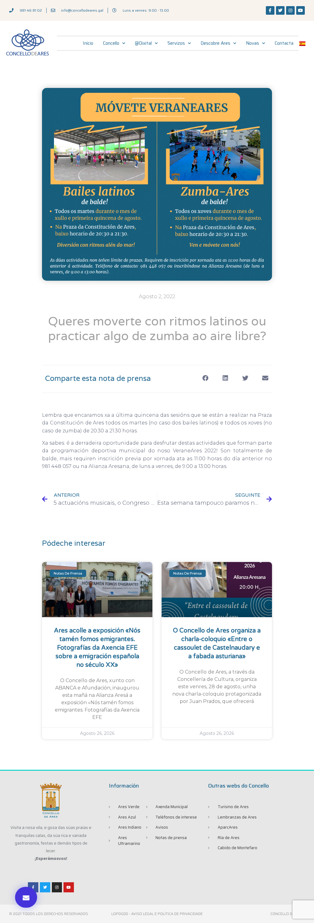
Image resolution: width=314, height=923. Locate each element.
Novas (252, 43)
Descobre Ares (215, 43)
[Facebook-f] (270, 10)
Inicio (88, 43)
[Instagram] (290, 10)
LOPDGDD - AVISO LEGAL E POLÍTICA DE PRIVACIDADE (157, 914)
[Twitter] (280, 10)
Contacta (284, 43)
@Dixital (143, 43)
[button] (26, 897)
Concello (111, 43)
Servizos (176, 43)
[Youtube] (300, 10)
